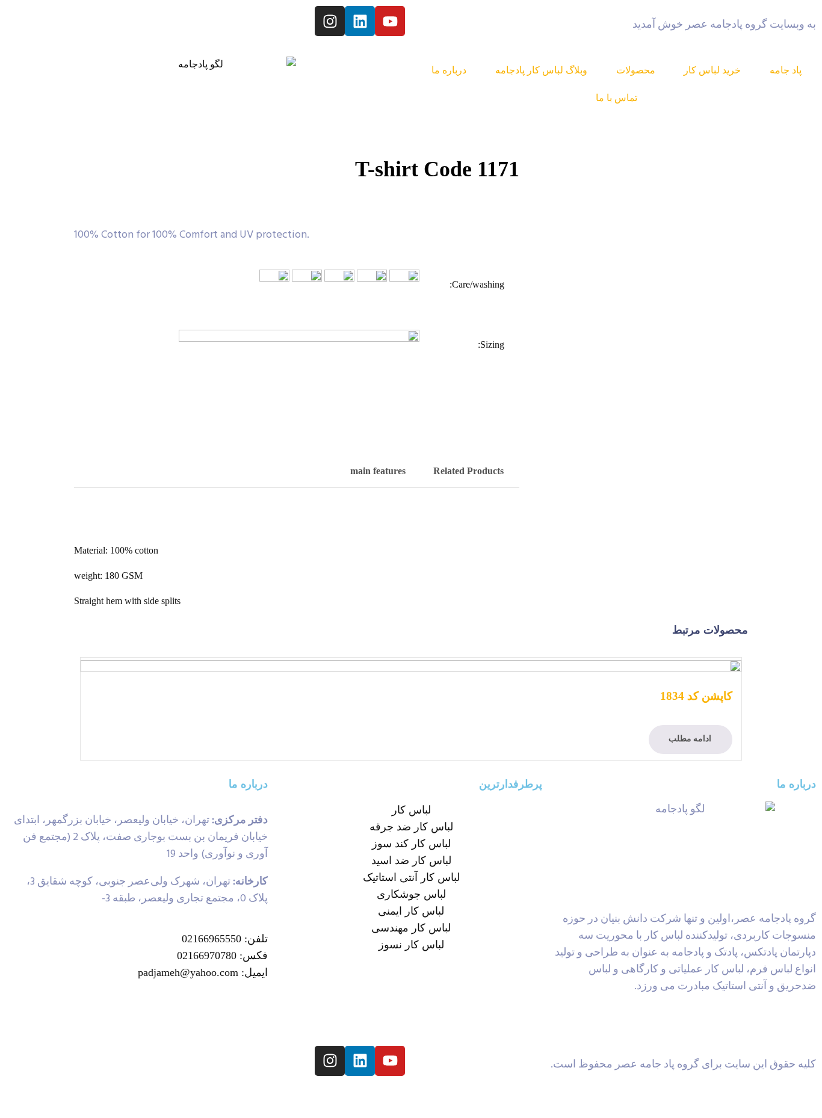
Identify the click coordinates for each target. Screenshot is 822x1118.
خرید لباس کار (712, 70)
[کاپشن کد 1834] (411, 665)
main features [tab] (378, 471)
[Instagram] (330, 21)
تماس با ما (616, 98)
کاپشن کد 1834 (696, 696)
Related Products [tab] (468, 471)
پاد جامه (786, 70)
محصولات (635, 70)
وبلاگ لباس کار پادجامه (541, 70)
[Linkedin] (360, 21)
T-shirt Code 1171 (437, 169)
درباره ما (448, 70)
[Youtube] (390, 21)
